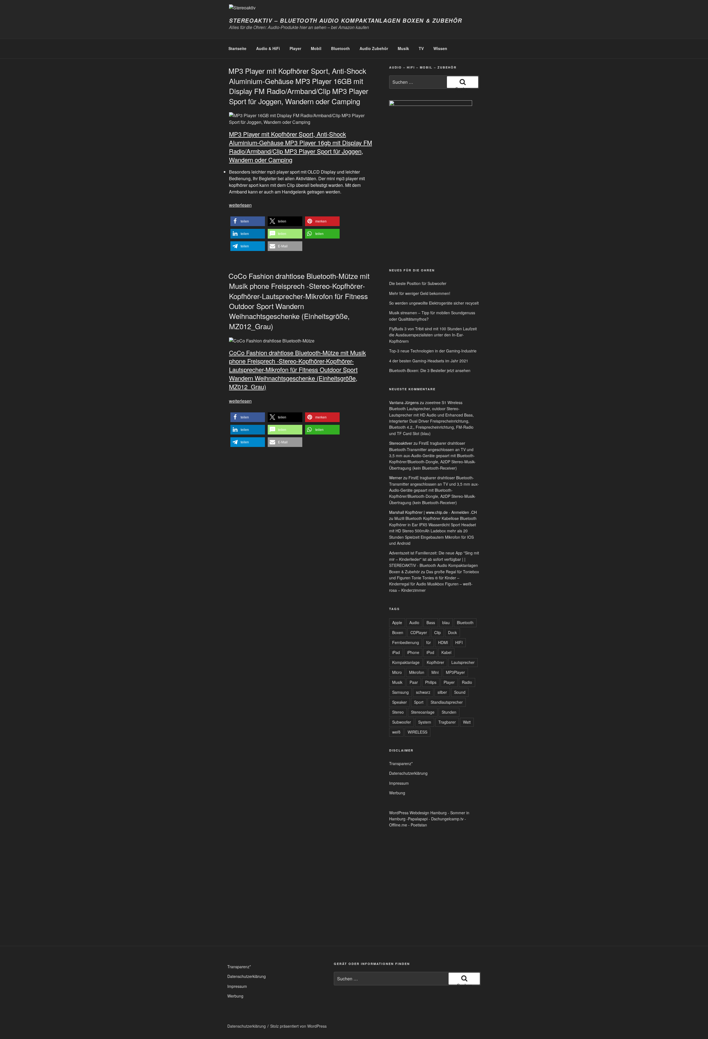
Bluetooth (340, 48)
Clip (437, 632)
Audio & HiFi (268, 48)
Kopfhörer (435, 662)
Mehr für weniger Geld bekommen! (419, 293)
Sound (459, 692)
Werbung (397, 792)
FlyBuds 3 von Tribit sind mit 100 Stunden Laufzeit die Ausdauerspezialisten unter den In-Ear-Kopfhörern (433, 335)
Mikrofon (416, 672)
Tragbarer (447, 722)
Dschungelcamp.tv (447, 818)
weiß (396, 732)
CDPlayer (418, 632)
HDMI (443, 642)
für (428, 642)
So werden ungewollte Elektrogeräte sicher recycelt (434, 303)
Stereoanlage (422, 712)
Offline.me (398, 825)
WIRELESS (417, 732)
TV (421, 48)
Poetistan (419, 825)
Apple (397, 622)
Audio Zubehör (374, 48)
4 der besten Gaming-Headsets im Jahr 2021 (428, 360)
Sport (418, 702)
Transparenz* (401, 763)
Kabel (446, 652)
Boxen (397, 632)
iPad (396, 652)
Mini (435, 672)
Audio (414, 622)
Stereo (398, 712)
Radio (467, 682)
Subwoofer (401, 722)
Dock (452, 632)
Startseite (237, 48)
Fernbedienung (405, 642)
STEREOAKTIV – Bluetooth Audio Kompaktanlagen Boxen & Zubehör (345, 20)
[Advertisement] (414, 220)
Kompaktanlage (406, 662)
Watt (467, 722)
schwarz (423, 692)
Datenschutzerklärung (408, 773)
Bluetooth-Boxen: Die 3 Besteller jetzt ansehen (429, 370)
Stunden (449, 712)
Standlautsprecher (447, 702)
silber (442, 692)
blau (446, 622)
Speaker (399, 702)
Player (295, 48)
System (424, 722)
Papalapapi (418, 818)
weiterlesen (240, 205)
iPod (430, 652)
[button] (247, 221)
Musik (403, 48)
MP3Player (455, 672)
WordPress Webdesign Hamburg (418, 812)
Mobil (316, 48)
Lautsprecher (463, 662)
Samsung (400, 692)
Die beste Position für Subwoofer (417, 283)
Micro (397, 672)
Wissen (440, 48)
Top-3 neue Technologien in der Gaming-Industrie (433, 351)
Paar (414, 682)
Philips (430, 682)
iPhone (413, 652)
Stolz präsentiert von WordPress (298, 1026)
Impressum (399, 783)
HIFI (459, 642)
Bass (430, 622)
